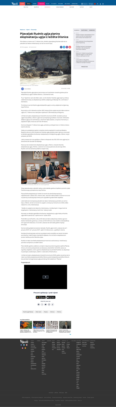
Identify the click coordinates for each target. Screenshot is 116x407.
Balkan (53, 342)
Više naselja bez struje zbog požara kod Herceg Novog (84, 42)
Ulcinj (77, 384)
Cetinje (77, 353)
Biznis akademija (33, 355)
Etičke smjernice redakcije (37, 397)
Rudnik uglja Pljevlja (28, 312)
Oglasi (91, 3)
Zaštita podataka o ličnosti (71, 400)
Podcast (32, 351)
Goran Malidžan (28, 88)
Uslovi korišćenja (47, 397)
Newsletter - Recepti (59, 400)
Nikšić (77, 367)
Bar (77, 346)
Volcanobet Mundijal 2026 (44, 344)
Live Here (84, 346)
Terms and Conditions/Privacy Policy (46, 400)
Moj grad (78, 340)
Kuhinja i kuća (63, 348)
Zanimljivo (59, 344)
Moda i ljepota (63, 345)
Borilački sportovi (43, 366)
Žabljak (77, 388)
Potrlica (59, 312)
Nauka (32, 361)
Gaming (58, 347)
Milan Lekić (38, 312)
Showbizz (59, 349)
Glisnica (52, 312)
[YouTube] (45, 304)
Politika (32, 342)
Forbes (38, 340)
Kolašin (77, 361)
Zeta (77, 386)
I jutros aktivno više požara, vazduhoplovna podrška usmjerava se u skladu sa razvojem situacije (85, 61)
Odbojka (43, 363)
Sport (43, 340)
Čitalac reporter (90, 397)
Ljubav (63, 351)
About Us (80, 400)
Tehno (32, 360)
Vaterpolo (44, 354)
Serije (68, 346)
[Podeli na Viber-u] (67, 47)
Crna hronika (33, 347)
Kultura (32, 349)
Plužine (77, 372)
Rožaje (77, 377)
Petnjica (78, 368)
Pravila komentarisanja (57, 397)
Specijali (61, 392)
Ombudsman (33, 363)
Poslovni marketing (92, 343)
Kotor (77, 363)
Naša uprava (33, 368)
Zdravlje (63, 342)
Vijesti (32, 340)
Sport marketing (44, 373)
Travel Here (84, 344)
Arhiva (56, 392)
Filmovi (68, 347)
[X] (42, 304)
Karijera (36, 400)
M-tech (32, 358)
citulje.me (85, 3)
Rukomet (44, 353)
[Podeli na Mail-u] (70, 47)
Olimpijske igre (44, 360)
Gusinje (78, 356)
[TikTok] (52, 304)
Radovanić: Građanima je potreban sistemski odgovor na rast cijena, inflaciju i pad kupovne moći (84, 54)
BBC (66, 392)
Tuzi (77, 382)
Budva (77, 351)
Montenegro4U (86, 340)
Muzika (58, 342)
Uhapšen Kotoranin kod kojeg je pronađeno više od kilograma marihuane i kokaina (83, 48)
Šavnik (77, 379)
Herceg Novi (78, 359)
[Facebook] (38, 304)
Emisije (68, 344)
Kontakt (84, 397)
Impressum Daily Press (67, 397)
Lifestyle (64, 340)
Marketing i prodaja (77, 397)
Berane (77, 347)
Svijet (53, 340)
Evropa (53, 344)
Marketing (92, 340)
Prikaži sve (84, 66)
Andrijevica (78, 344)
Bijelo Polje (78, 349)
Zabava (58, 340)
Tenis (43, 351)
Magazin (49, 340)
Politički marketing (92, 346)
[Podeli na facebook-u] (61, 47)
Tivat (77, 381)
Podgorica (78, 342)
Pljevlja (46, 312)
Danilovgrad (78, 354)
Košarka (43, 349)
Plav (77, 370)
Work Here (84, 342)
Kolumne (74, 340)
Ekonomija (33, 346)
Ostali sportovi (43, 357)
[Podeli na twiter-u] (64, 47)
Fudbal (43, 347)
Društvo (32, 344)
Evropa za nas (54, 348)
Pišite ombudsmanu (26, 397)
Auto (32, 353)
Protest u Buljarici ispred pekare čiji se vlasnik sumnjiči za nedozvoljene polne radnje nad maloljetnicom (85, 36)
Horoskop (64, 353)
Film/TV (58, 346)
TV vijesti (68, 341)
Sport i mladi (43, 369)
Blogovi (51, 392)
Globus (53, 346)
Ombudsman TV (33, 366)
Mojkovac (78, 365)
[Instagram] (49, 304)
